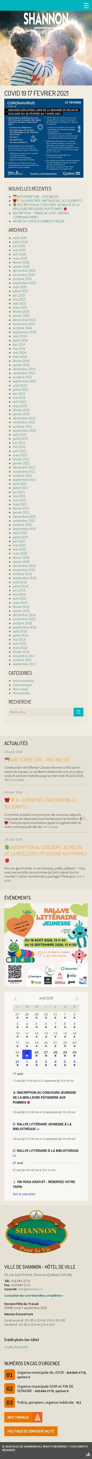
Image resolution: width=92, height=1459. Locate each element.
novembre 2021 (24, 471)
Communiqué (22, 685)
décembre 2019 (24, 566)
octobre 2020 (22, 525)
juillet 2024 (20, 340)
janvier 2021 (21, 512)
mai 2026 (19, 250)
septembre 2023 (24, 381)
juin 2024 (19, 344)
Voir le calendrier (24, 1194)
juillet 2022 (20, 438)
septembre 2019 (24, 578)
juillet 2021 (20, 488)
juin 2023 (19, 393)
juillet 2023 (20, 389)
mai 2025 (19, 299)
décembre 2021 (24, 467)
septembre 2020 (24, 529)
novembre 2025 (24, 275)
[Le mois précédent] (76, 998)
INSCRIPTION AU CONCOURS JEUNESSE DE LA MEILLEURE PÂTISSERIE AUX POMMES (46, 207)
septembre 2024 (24, 332)
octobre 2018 (22, 623)
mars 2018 (20, 648)
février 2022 (21, 459)
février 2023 (21, 410)
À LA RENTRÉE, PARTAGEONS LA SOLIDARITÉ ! (52, 200)
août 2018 (20, 631)
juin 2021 (19, 492)
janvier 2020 (21, 561)
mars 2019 (20, 602)
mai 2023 (19, 397)
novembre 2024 (24, 324)
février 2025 (21, 311)
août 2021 (20, 483)
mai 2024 (19, 348)
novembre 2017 (24, 656)
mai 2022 (19, 447)
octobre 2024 (22, 328)
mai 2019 (19, 594)
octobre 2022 (22, 426)
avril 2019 (19, 598)
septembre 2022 (24, 430)
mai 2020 (19, 545)
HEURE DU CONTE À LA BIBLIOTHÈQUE (38, 221)
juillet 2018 (20, 635)
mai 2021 (19, 496)
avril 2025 (19, 303)
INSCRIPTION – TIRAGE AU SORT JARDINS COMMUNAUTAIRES (41, 215)
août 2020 (20, 533)
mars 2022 (20, 455)
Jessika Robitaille (16, 1347)
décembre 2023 (24, 369)
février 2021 (21, 508)
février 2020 (21, 557)
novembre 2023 (24, 373)
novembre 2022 (24, 422)
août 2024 (20, 336)
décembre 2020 (24, 516)
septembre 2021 (24, 479)
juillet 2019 (20, 586)
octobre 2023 (22, 377)
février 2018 (21, 652)
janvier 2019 (21, 611)
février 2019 (21, 607)
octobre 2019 (22, 574)
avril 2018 (19, 643)
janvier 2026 (21, 266)
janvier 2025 (21, 315)
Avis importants (23, 680)
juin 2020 (19, 541)
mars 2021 (20, 504)
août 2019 (20, 582)
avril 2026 (19, 254)
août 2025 (20, 287)
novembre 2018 (24, 619)
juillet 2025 (20, 291)
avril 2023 (19, 401)
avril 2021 (19, 500)
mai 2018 (19, 639)
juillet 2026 (20, 242)
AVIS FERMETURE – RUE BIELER (37, 196)
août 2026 (20, 238)
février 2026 (21, 262)
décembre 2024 (24, 320)
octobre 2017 (22, 660)
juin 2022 (19, 442)
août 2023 (20, 385)
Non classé (20, 689)
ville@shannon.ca (30, 1289)
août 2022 (20, 434)
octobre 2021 (22, 475)
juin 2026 (19, 246)
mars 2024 (20, 356)
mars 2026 (20, 258)
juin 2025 (19, 295)
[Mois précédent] (15, 998)
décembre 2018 (24, 615)
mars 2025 (20, 307)
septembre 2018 (24, 627)
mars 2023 (20, 406)
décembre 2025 (24, 270)
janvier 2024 (21, 365)
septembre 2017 (24, 664)
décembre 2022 (24, 418)
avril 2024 (19, 352)
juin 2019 (19, 590)
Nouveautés (21, 693)
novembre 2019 (24, 570)
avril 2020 (19, 549)
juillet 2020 (20, 537)
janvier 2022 (21, 463)
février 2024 (21, 361)
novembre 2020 (24, 520)
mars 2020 (20, 553)
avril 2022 (19, 451)
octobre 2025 (22, 279)
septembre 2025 (24, 283)
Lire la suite (16, 780)
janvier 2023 (21, 414)
